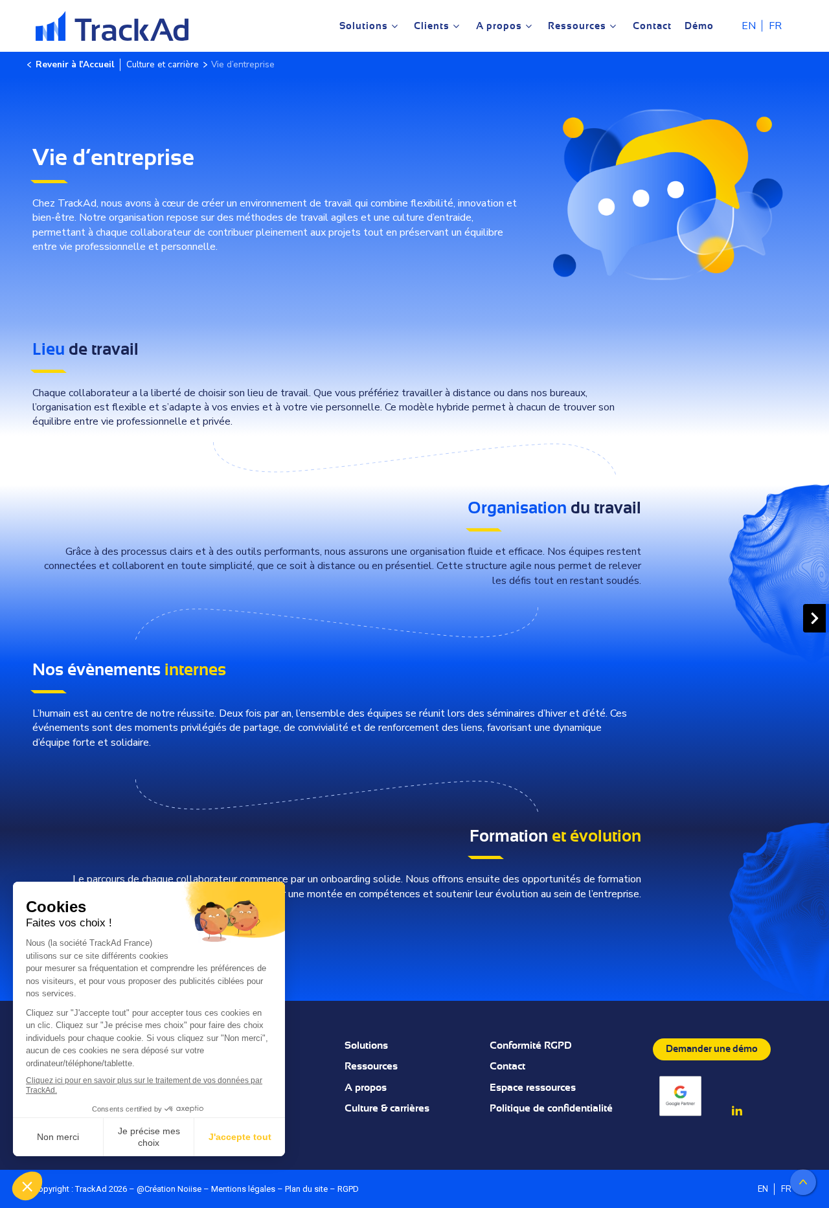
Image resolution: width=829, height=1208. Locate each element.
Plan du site (306, 1189)
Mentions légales (243, 1189)
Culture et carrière (162, 64)
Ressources (371, 1066)
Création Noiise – (177, 1189)
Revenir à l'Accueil (75, 64)
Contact (507, 1066)
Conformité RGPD (531, 1045)
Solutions (366, 1045)
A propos (366, 1087)
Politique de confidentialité (551, 1108)
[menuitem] (748, 25)
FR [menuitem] (775, 26)
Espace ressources (533, 1087)
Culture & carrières (387, 1108)
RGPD (348, 1189)
